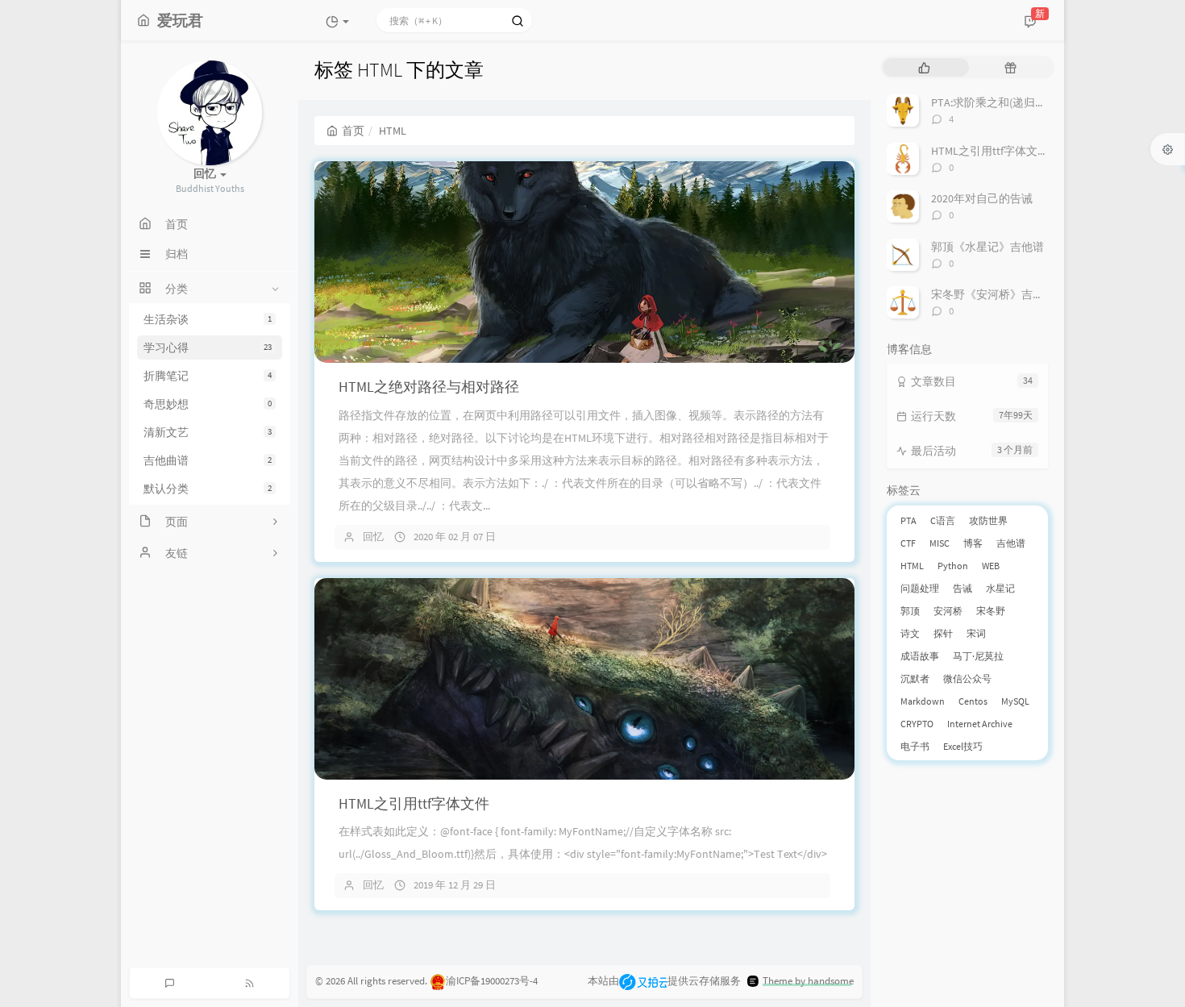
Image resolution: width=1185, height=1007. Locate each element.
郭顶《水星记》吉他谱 (987, 246)
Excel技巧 (963, 746)
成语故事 (919, 656)
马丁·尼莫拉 (978, 656)
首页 (353, 130)
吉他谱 (1010, 543)
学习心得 (207, 347)
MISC (939, 543)
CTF (908, 543)
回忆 (373, 536)
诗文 (910, 633)
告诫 (962, 588)
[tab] (924, 67)
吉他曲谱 (207, 460)
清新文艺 (207, 432)
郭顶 (910, 611)
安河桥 (948, 611)
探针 (943, 633)
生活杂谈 (207, 319)
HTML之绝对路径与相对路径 (429, 386)
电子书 (914, 746)
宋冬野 (990, 611)
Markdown (922, 701)
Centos (973, 701)
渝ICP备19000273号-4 (492, 981)
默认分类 (207, 488)
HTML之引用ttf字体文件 (414, 803)
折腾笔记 (207, 375)
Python (953, 566)
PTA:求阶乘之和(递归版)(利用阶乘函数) (1027, 102)
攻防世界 (988, 520)
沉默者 (914, 678)
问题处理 (919, 588)
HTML (912, 566)
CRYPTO (916, 724)
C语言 (942, 520)
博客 (973, 543)
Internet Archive (979, 724)
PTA (908, 520)
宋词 (976, 633)
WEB (991, 566)
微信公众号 (967, 678)
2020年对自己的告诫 (982, 198)
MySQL (1015, 701)
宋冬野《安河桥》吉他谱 (993, 294)
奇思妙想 (207, 404)
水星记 (1000, 588)
